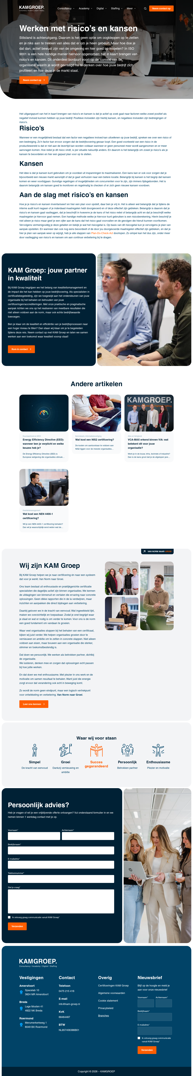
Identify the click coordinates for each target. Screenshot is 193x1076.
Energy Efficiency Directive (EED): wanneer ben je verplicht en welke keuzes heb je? (43, 444)
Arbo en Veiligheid (135, 436)
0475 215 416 (66, 991)
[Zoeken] (145, 8)
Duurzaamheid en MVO (32, 436)
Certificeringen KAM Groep (113, 985)
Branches (103, 1015)
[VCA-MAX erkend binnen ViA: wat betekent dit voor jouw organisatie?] (149, 413)
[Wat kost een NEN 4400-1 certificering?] (44, 487)
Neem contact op (161, 8)
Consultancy (64, 8)
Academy (84, 8)
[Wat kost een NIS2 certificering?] (96, 413)
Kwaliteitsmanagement (31, 510)
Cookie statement (108, 1000)
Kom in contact (20, 349)
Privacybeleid (105, 1008)
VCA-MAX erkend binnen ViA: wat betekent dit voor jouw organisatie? (148, 444)
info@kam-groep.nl (69, 1004)
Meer (130, 8)
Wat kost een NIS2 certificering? (95, 439)
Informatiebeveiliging (93, 436)
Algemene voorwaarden (111, 993)
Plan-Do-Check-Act (102, 233)
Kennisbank (79, 436)
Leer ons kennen (32, 704)
